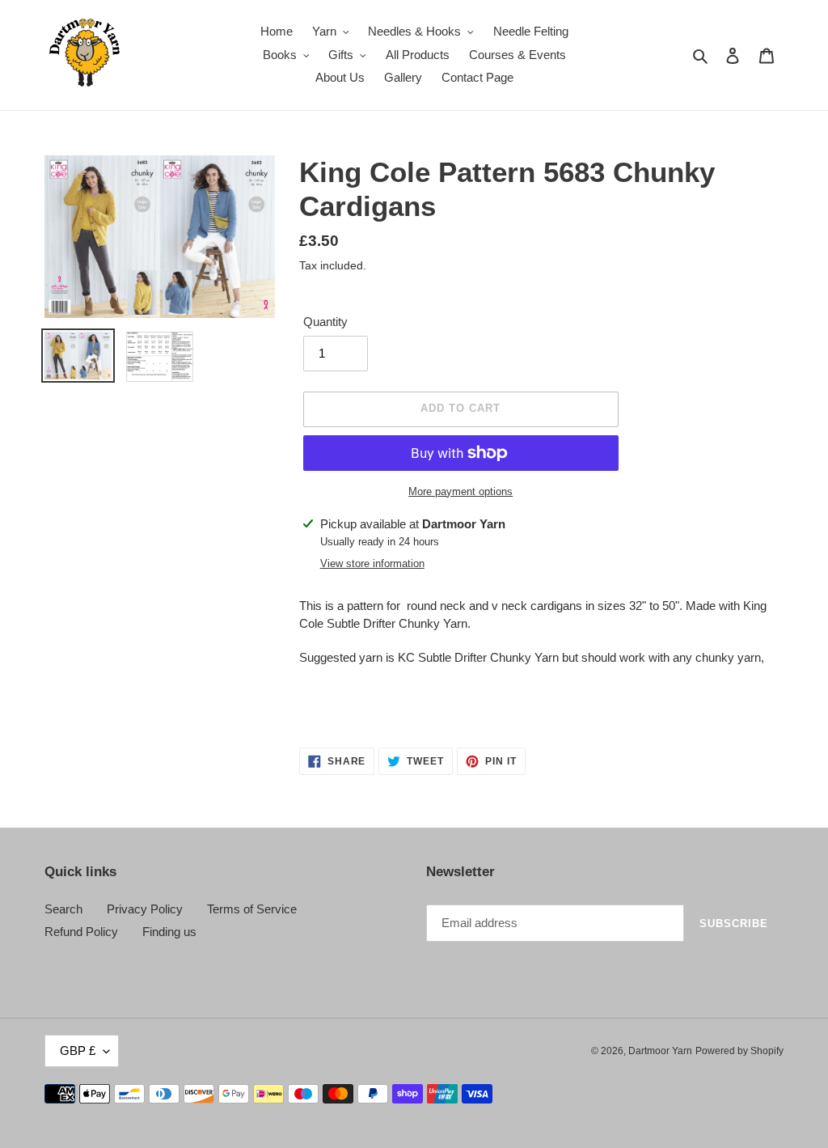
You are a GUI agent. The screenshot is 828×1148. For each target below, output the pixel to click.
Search (63, 909)
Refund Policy (81, 931)
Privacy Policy (145, 909)
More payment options (460, 491)
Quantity (325, 321)
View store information (372, 563)
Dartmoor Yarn (660, 1051)
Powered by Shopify (739, 1051)
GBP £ (77, 1050)
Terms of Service (252, 909)
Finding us (169, 931)
